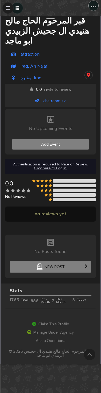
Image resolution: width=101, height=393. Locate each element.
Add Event (50, 144)
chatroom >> (54, 101)
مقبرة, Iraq (30, 78)
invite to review (53, 89)
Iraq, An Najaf (33, 66)
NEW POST (55, 266)
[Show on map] (88, 75)
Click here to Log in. (50, 168)
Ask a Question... (51, 340)
